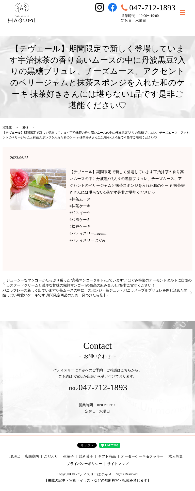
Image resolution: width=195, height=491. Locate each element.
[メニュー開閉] (182, 12)
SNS (25, 127)
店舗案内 (32, 456)
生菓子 (68, 456)
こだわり (51, 456)
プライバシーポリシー (84, 464)
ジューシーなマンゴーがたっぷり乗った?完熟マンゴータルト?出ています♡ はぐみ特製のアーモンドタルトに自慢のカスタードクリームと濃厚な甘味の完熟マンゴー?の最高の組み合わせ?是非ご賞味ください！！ (99, 282)
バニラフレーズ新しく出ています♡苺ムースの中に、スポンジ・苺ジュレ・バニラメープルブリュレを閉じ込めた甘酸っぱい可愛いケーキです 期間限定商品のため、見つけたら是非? (95, 293)
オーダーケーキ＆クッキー (142, 456)
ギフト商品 (107, 456)
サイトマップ (117, 464)
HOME (7, 127)
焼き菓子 (86, 456)
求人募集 (176, 456)
